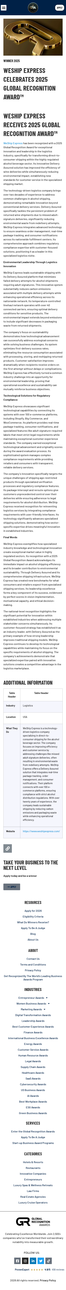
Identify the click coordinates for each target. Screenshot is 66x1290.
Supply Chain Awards (33, 1066)
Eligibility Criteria (33, 916)
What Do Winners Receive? (33, 922)
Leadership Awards (33, 1020)
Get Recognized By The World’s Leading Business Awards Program (33, 977)
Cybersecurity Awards (33, 1084)
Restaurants (33, 1167)
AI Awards (33, 1095)
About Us (33, 939)
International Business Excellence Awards (33, 1038)
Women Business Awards (31, 1003)
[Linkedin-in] (33, 1261)
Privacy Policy (33, 970)
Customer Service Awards (33, 1049)
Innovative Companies (33, 1173)
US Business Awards (33, 1090)
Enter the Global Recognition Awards (33, 1131)
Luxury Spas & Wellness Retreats (33, 1185)
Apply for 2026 (33, 910)
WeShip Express (13, 143)
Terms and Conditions (33, 964)
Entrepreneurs (33, 1179)
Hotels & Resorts (33, 1162)
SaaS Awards (33, 1078)
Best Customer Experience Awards (33, 1026)
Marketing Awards (31, 1009)
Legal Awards (33, 1061)
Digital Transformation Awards (33, 1015)
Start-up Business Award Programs (33, 1142)
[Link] (7, 848)
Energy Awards (33, 1043)
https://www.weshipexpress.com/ (41, 831)
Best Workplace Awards (33, 1101)
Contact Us (33, 958)
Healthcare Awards (33, 1072)
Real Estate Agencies (33, 1196)
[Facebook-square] (17, 1261)
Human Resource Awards (33, 1055)
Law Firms (33, 1190)
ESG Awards (33, 1107)
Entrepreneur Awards (31, 997)
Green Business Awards (33, 1113)
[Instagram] (25, 1261)
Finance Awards (33, 1032)
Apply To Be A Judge (33, 928)
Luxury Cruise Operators (33, 1202)
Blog (33, 933)
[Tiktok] (48, 1261)
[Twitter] (41, 1261)
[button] (3, 8)
